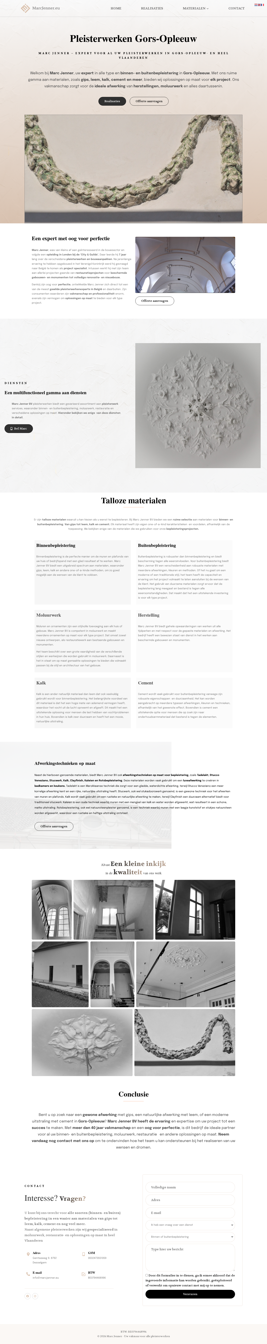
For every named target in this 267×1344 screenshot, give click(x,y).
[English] (259, 5)
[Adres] (28, 1254)
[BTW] (83, 1274)
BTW (91, 1272)
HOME (116, 8)
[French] (262, 5)
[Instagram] (35, 1296)
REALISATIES (152, 8)
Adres (37, 1253)
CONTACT (236, 8)
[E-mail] (28, 1274)
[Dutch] (256, 5)
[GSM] (83, 1254)
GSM (91, 1253)
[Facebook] (28, 1296)
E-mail (37, 1272)
